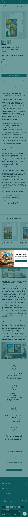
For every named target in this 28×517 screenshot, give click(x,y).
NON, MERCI (20, 263)
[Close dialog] (27, 250)
